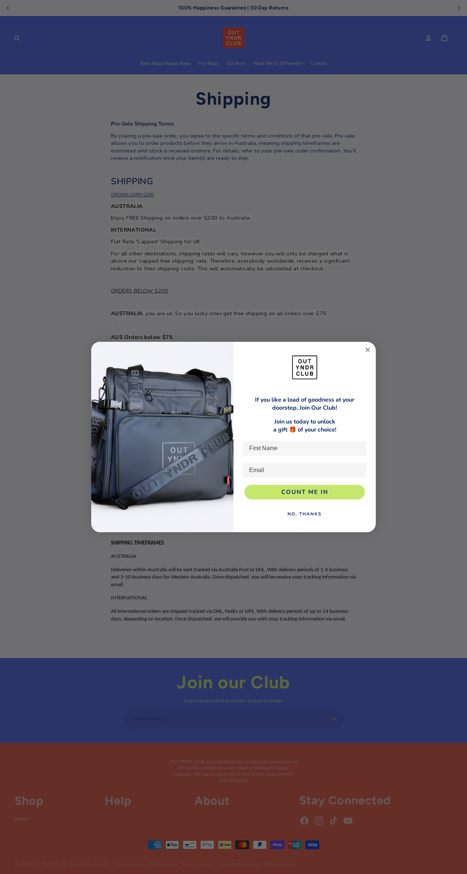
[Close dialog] (367, 349)
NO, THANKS (304, 514)
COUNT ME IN (304, 492)
